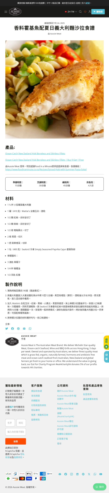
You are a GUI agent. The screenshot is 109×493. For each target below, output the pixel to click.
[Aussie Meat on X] (89, 474)
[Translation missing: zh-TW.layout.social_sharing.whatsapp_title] (30, 328)
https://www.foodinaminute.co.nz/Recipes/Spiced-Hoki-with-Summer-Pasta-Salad (46, 169)
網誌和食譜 (36, 390)
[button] (71, 11)
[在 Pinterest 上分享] (18, 328)
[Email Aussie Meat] (60, 474)
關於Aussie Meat (65, 390)
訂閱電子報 (62, 438)
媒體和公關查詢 (64, 433)
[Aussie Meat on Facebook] (66, 474)
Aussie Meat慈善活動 (67, 403)
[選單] (6, 11)
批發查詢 (87, 394)
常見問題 (35, 395)
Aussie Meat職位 (65, 421)
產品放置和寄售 (90, 399)
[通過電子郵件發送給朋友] (24, 328)
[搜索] (80, 11)
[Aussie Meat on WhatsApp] (95, 474)
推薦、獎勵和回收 (39, 414)
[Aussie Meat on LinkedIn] (77, 474)
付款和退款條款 (38, 405)
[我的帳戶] (89, 11)
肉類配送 (35, 400)
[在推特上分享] (7, 328)
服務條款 (18, 457)
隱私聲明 (35, 410)
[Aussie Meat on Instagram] (71, 474)
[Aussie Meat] (15, 12)
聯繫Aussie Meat (65, 408)
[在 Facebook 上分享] (12, 328)
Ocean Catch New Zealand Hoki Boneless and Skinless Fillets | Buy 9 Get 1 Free (44, 159)
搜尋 (59, 443)
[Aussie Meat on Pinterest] (83, 474)
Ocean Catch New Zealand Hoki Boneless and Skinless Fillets (35, 153)
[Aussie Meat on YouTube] (101, 474)
